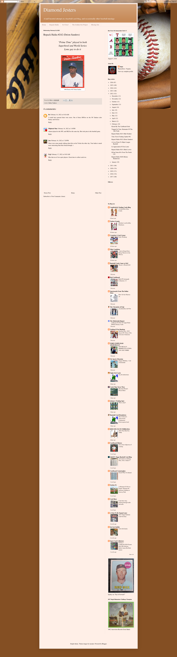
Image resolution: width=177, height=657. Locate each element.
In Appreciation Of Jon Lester (120, 147)
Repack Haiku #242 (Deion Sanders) (122, 139)
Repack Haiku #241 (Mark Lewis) (121, 149)
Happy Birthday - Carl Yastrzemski (125, 361)
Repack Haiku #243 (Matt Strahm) (122, 134)
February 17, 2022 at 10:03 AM (61, 154)
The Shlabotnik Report (117, 321)
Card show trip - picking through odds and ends (125, 502)
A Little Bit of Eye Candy (124, 210)
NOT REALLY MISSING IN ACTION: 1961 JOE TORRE (125, 348)
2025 (111, 85)
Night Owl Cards (115, 373)
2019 (111, 171)
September (115, 104)
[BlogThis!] (66, 100)
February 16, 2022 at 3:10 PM (66, 128)
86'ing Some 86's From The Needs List (122, 153)
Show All (131, 554)
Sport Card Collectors (117, 541)
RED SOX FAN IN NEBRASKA (120, 429)
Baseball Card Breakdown (118, 415)
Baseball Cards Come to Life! (119, 263)
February (115, 124)
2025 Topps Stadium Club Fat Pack (124, 515)
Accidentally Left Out (125, 309)
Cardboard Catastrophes (117, 471)
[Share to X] (68, 100)
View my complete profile (125, 71)
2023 (111, 91)
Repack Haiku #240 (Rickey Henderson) (120, 157)
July (113, 110)
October (114, 102)
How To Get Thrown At (124, 295)
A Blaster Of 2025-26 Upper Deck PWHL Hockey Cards (120, 323)
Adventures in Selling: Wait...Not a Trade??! (125, 459)
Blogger (104, 644)
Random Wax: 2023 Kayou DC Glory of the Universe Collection (125, 333)
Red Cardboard (115, 277)
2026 (111, 82)
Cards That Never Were (117, 387)
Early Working (123, 237)
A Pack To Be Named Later (118, 513)
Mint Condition (115, 249)
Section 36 (113, 485)
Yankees (54, 103)
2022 (111, 94)
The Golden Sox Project (80, 25)
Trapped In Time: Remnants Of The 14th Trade (122, 130)
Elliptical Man (52, 128)
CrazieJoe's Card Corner (117, 235)
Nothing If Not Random (117, 329)
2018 (111, 174)
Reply (50, 122)
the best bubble (115, 527)
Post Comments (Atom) (58, 196)
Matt (121, 67)
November (115, 99)
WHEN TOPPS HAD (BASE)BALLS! (116, 344)
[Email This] (64, 100)
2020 (111, 168)
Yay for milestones (124, 375)
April (113, 118)
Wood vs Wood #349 (124, 265)
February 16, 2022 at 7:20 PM (60, 140)
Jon (49, 140)
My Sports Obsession (116, 359)
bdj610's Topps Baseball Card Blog (121, 457)
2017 (111, 177)
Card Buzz (113, 499)
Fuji (49, 154)
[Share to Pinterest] (72, 100)
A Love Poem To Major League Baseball (121, 143)
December (115, 96)
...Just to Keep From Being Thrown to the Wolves (124, 253)
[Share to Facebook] (70, 100)
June (113, 113)
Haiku (50, 103)
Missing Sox (95, 25)
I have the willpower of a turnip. (125, 445)
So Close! (65, 25)
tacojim (92, 644)
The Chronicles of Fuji (117, 307)
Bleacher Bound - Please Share (123, 389)
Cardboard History (116, 443)
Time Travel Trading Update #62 (121, 137)
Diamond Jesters (59, 9)
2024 (111, 88)
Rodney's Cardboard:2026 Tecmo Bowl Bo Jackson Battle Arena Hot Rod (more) (125, 546)
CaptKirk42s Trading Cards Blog (120, 207)
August (114, 107)
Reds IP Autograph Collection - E (124, 280)
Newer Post (47, 193)
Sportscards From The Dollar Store (119, 292)
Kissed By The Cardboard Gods (121, 126)
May (113, 116)
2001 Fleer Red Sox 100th (124, 431)
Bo (49, 114)
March (114, 121)
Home (44, 25)
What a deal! (122, 403)
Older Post (98, 193)
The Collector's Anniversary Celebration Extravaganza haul (124, 419)
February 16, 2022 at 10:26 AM (60, 115)
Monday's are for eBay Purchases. (125, 224)
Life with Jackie (123, 529)
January (114, 162)
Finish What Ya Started (125, 473)
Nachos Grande (115, 221)
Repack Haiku (54, 25)
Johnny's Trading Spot (117, 401)
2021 (111, 165)
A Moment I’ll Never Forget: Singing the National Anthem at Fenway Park (124, 489)
